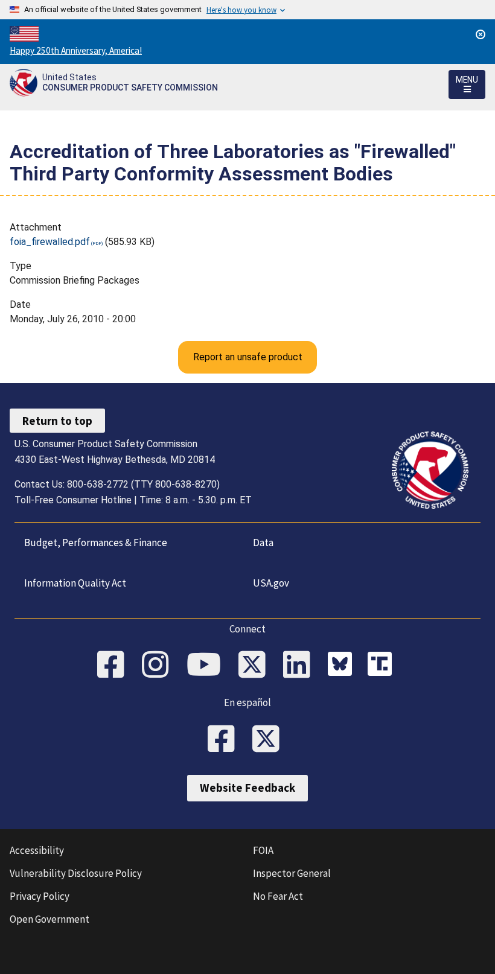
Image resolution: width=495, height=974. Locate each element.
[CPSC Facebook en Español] (225, 740)
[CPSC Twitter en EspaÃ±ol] (270, 740)
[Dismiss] (480, 34)
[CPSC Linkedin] (300, 665)
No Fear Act (278, 896)
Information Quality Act (75, 583)
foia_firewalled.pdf (50, 241)
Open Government (49, 919)
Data (263, 542)
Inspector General (292, 873)
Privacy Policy (39, 896)
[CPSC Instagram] (159, 665)
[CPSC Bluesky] (343, 665)
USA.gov (271, 583)
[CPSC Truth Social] (383, 665)
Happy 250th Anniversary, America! (76, 50)
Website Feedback (247, 787)
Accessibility (37, 850)
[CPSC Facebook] (114, 665)
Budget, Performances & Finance (95, 542)
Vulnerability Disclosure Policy (76, 873)
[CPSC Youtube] (208, 665)
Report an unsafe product (247, 357)
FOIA (263, 850)
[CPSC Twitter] (256, 665)
